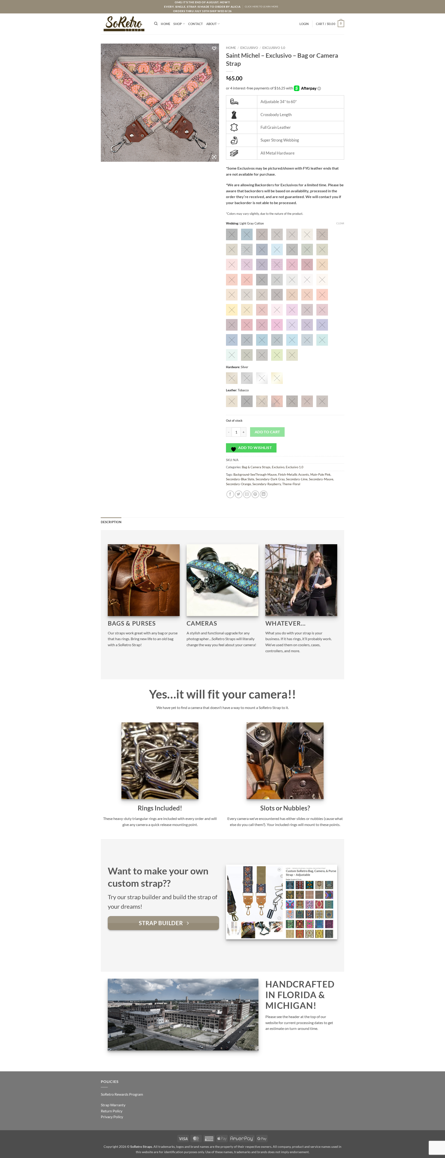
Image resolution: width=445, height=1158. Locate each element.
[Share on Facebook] (230, 494)
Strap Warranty (113, 1105)
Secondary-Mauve (321, 479)
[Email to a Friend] (247, 494)
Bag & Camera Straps (256, 467)
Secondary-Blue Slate (240, 479)
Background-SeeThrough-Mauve (255, 474)
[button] (304, 24)
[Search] (156, 23)
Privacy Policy (112, 1116)
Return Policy (111, 1111)
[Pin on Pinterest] (255, 494)
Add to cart (267, 432)
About (211, 24)
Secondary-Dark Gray (270, 479)
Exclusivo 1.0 (273, 48)
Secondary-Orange (238, 484)
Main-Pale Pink (320, 474)
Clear (340, 223)
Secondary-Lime (297, 479)
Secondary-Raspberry (266, 484)
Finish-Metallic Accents (293, 474)
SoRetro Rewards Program (122, 1094)
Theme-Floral (291, 484)
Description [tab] (111, 522)
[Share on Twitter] (238, 494)
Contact (195, 24)
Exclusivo (249, 48)
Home (165, 24)
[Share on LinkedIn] (263, 494)
